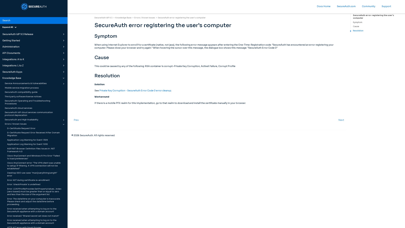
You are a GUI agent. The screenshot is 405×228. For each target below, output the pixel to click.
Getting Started (11, 40)
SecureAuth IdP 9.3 (103, 17)
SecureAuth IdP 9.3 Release (17, 34)
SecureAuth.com (346, 6)
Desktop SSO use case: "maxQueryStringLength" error (32, 174)
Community (368, 6)
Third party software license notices (23, 96)
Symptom (357, 22)
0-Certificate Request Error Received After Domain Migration (33, 134)
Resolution (358, 30)
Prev (76, 120)
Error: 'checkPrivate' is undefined (23, 184)
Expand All (8, 27)
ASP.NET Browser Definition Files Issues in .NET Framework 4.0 (31, 150)
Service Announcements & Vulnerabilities (26, 83)
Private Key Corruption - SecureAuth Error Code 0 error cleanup (135, 90)
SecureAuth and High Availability (21, 119)
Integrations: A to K (13, 59)
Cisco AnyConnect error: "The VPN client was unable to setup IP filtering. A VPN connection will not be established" (34, 166)
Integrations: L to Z (13, 65)
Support (386, 6)
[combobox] (34, 20)
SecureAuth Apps (12, 71)
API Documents (11, 53)
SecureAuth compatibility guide (21, 92)
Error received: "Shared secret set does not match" (33, 216)
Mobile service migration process (22, 88)
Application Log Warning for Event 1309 (27, 140)
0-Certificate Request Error (21, 128)
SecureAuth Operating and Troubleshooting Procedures (27, 102)
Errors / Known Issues (16, 124)
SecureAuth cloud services (18, 108)
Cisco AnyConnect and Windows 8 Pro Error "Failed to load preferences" (33, 157)
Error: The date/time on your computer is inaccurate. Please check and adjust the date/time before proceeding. (33, 202)
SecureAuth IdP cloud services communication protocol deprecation (29, 114)
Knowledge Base (11, 78)
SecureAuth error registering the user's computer (373, 16)
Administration (10, 46)
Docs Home (323, 6)
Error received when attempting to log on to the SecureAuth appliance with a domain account (31, 210)
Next (341, 120)
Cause (356, 26)
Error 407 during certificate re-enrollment (28, 180)
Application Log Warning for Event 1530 (27, 144)
